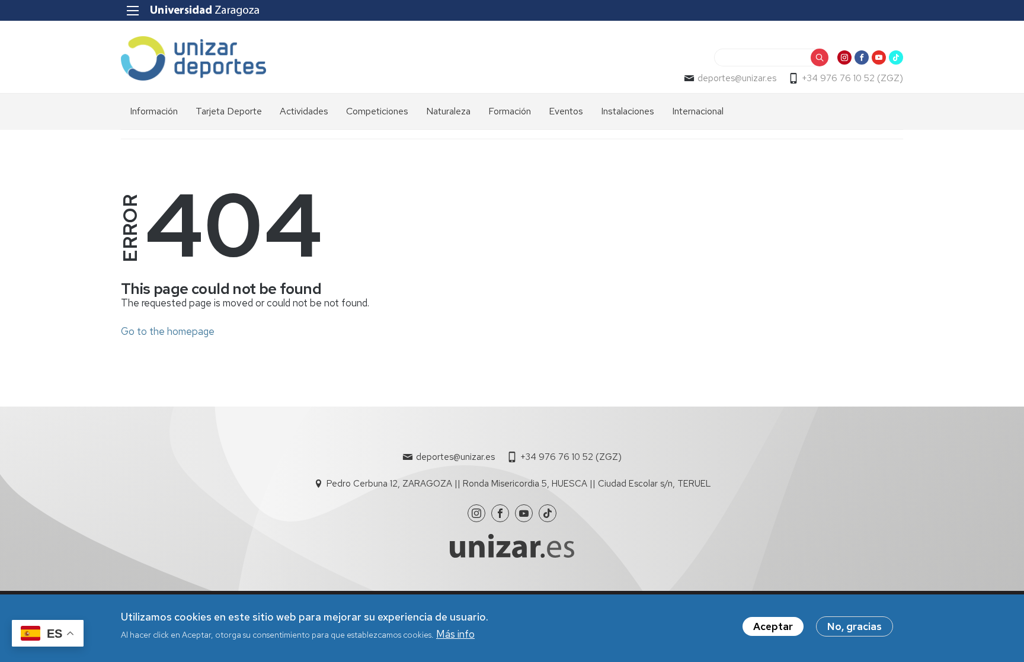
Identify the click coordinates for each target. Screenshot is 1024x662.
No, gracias (854, 626)
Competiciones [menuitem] (377, 111)
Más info (455, 634)
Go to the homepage (168, 331)
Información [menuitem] (154, 111)
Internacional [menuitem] (698, 111)
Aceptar (773, 626)
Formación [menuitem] (509, 111)
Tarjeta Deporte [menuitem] (229, 111)
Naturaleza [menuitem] (448, 111)
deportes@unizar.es (736, 78)
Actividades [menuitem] (304, 111)
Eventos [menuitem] (566, 111)
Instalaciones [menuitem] (627, 111)
